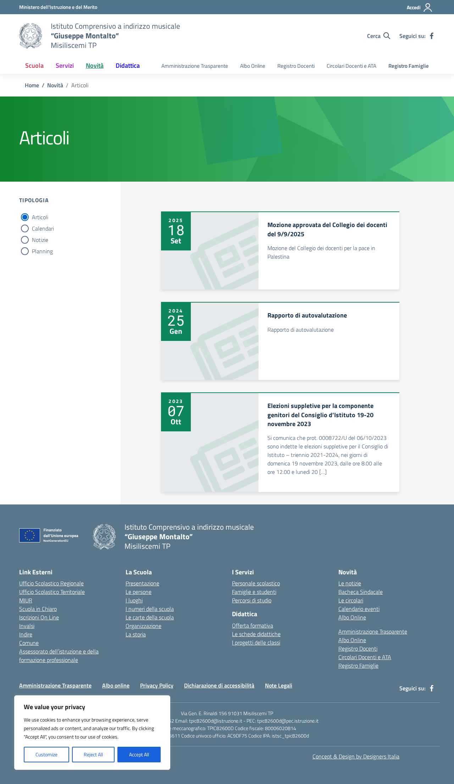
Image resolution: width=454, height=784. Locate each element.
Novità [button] (95, 65)
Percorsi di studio (251, 600)
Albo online (115, 685)
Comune (29, 643)
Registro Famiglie (408, 66)
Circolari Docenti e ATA (351, 66)
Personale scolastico (256, 583)
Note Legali (278, 685)
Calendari (43, 228)
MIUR (25, 600)
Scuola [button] (34, 65)
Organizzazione (143, 626)
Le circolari (350, 600)
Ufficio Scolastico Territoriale (52, 591)
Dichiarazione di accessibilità (219, 685)
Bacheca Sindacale (360, 591)
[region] (92, 732)
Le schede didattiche (256, 634)
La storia (136, 634)
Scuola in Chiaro (38, 608)
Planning (42, 251)
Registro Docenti (296, 66)
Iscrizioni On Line (39, 617)
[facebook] (431, 36)
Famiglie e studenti (254, 591)
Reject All (93, 754)
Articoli (40, 217)
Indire (25, 634)
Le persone (138, 591)
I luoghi (134, 600)
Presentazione (142, 583)
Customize (46, 754)
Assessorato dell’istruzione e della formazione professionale (59, 655)
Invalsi (26, 626)
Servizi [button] (65, 65)
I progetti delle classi (256, 642)
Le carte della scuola (150, 617)
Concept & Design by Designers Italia (355, 756)
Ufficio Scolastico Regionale (51, 583)
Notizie (40, 240)
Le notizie (349, 583)
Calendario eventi (359, 608)
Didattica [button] (128, 65)
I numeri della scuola (150, 608)
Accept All (139, 754)
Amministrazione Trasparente (194, 66)
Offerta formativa (252, 625)
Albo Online (252, 66)
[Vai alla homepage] (30, 36)
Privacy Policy (156, 685)
